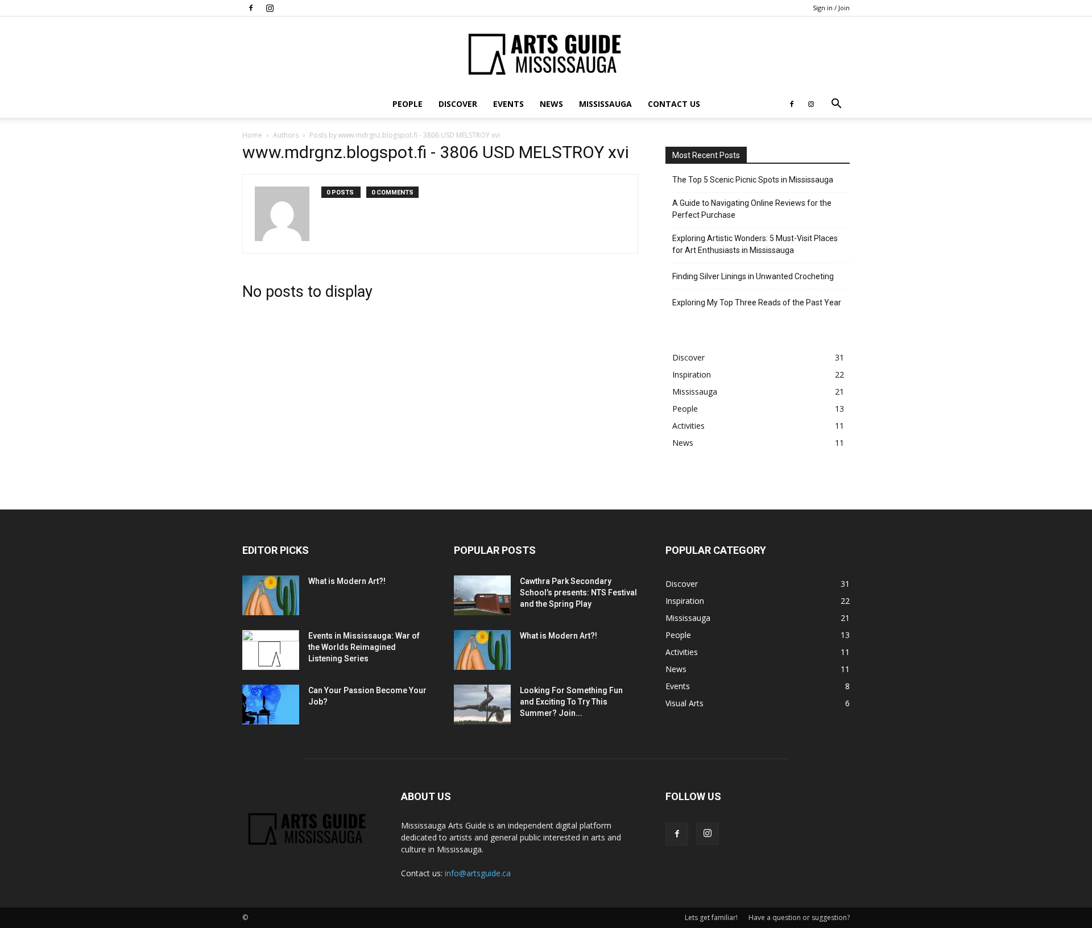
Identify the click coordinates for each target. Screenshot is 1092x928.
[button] (836, 105)
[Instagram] (269, 8)
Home (252, 135)
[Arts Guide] (546, 54)
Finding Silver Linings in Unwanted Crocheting (753, 276)
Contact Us (674, 103)
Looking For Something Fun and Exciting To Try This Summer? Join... (571, 702)
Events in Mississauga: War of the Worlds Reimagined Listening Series (364, 647)
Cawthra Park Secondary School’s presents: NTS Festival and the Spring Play (578, 592)
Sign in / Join (831, 7)
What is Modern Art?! (347, 581)
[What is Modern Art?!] (270, 595)
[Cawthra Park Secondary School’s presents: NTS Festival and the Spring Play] (482, 595)
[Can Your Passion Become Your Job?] (270, 704)
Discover (458, 103)
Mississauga (605, 103)
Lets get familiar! (711, 917)
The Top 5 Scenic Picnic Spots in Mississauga (752, 179)
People (407, 103)
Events (508, 103)
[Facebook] (250, 8)
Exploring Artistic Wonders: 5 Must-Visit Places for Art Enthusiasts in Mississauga (755, 244)
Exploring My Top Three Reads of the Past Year (756, 302)
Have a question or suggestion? (799, 917)
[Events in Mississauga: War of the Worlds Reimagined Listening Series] (270, 650)
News (551, 103)
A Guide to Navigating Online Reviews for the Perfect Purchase (752, 208)
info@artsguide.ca (478, 873)
